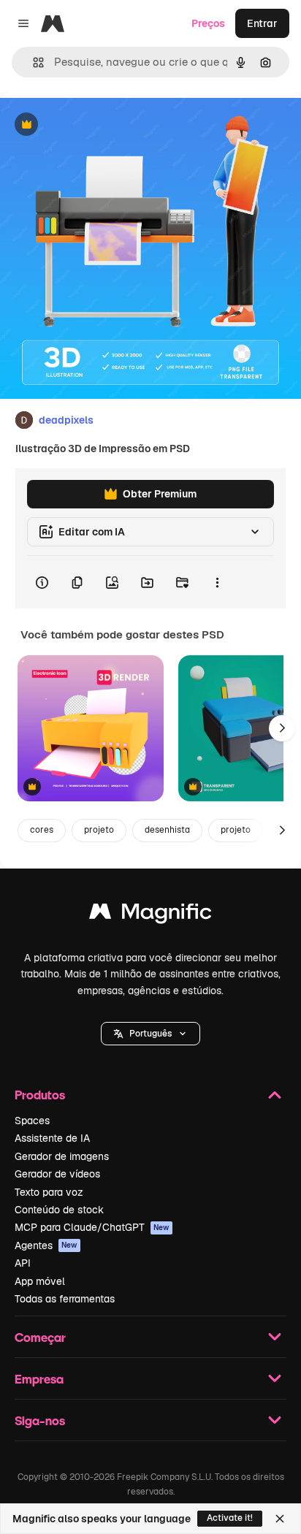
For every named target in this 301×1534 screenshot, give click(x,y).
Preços (208, 23)
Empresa (39, 1378)
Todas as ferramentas (65, 1298)
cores (41, 830)
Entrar (262, 23)
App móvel (40, 1281)
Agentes (46, 1245)
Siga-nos (40, 1420)
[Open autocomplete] (32, 62)
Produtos (40, 1094)
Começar (40, 1337)
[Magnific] (150, 915)
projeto (99, 830)
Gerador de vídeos (57, 1173)
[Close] (280, 1518)
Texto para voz (49, 1192)
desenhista (167, 830)
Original (93, 125)
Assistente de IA (52, 1138)
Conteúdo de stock (59, 1209)
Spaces (32, 1120)
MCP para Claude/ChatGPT (92, 1227)
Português (150, 1033)
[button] (150, 1033)
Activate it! (230, 1518)
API (23, 1263)
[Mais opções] (217, 582)
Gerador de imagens (62, 1156)
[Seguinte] (282, 728)
